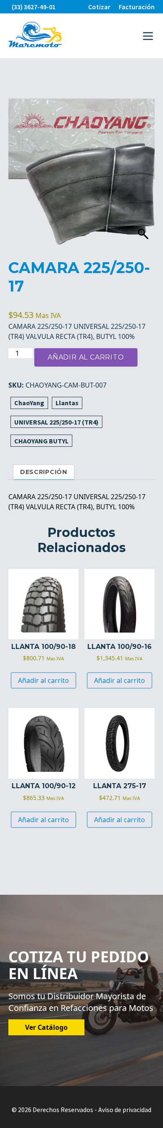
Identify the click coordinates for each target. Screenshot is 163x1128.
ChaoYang (29, 403)
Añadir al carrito (86, 357)
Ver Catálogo (46, 1027)
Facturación (137, 7)
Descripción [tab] (43, 472)
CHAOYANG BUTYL (41, 441)
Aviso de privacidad (124, 1109)
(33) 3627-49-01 (34, 7)
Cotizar (99, 7)
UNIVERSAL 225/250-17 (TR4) (56, 422)
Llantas (67, 403)
